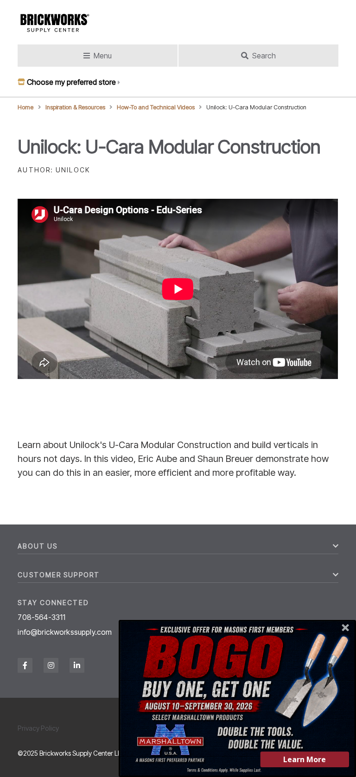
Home (25, 107)
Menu (103, 55)
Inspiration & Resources (75, 107)
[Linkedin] (77, 665)
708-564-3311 (41, 617)
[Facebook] (25, 665)
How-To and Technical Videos (156, 107)
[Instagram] (51, 665)
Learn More (304, 759)
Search (264, 55)
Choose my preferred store (71, 82)
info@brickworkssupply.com (65, 632)
